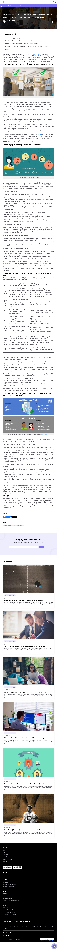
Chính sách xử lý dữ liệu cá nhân (11, 900)
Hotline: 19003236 (7, 907)
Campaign (5, 857)
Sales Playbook (45, 434)
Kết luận (7, 49)
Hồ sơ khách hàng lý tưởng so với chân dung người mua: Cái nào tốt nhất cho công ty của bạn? (27, 46)
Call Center (5, 854)
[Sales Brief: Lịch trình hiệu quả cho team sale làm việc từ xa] (28, 808)
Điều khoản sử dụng (8, 898)
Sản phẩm (6, 847)
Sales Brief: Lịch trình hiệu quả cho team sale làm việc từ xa (23, 830)
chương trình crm (8, 525)
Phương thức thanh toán (9, 912)
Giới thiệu (5, 894)
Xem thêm (6, 606)
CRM (39, 134)
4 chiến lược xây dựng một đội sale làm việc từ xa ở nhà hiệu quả (25, 692)
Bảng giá (5, 872)
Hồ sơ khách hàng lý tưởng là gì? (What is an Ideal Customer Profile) (21, 38)
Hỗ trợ (5, 905)
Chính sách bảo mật (8, 896)
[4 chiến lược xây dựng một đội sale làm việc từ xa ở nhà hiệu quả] (28, 671)
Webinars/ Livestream (8, 886)
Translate (51, 940)
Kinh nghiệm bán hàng (21, 5)
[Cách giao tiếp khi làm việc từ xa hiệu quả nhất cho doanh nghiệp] (28, 716)
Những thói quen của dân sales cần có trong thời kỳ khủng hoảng (25, 646)
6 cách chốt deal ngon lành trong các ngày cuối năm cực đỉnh (24, 600)
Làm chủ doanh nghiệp (14, 14)
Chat (4, 852)
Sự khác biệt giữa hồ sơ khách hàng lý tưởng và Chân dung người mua (21, 43)
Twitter (15, 516)
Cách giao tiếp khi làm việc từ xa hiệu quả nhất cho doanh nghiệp (25, 738)
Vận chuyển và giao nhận (9, 914)
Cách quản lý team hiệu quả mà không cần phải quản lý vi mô (24, 784)
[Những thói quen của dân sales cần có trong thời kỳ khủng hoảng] (28, 625)
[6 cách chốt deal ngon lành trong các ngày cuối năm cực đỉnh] (28, 579)
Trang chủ (5, 14)
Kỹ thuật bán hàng (9, 5)
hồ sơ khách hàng (18, 525)
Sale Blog (5, 882)
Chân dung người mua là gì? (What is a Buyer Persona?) (18, 40)
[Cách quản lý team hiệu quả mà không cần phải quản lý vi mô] (28, 762)
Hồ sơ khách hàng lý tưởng (33, 54)
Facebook (7, 516)
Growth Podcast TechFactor (10, 884)
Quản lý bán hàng (7, 859)
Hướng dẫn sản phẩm (8, 910)
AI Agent (5, 861)
